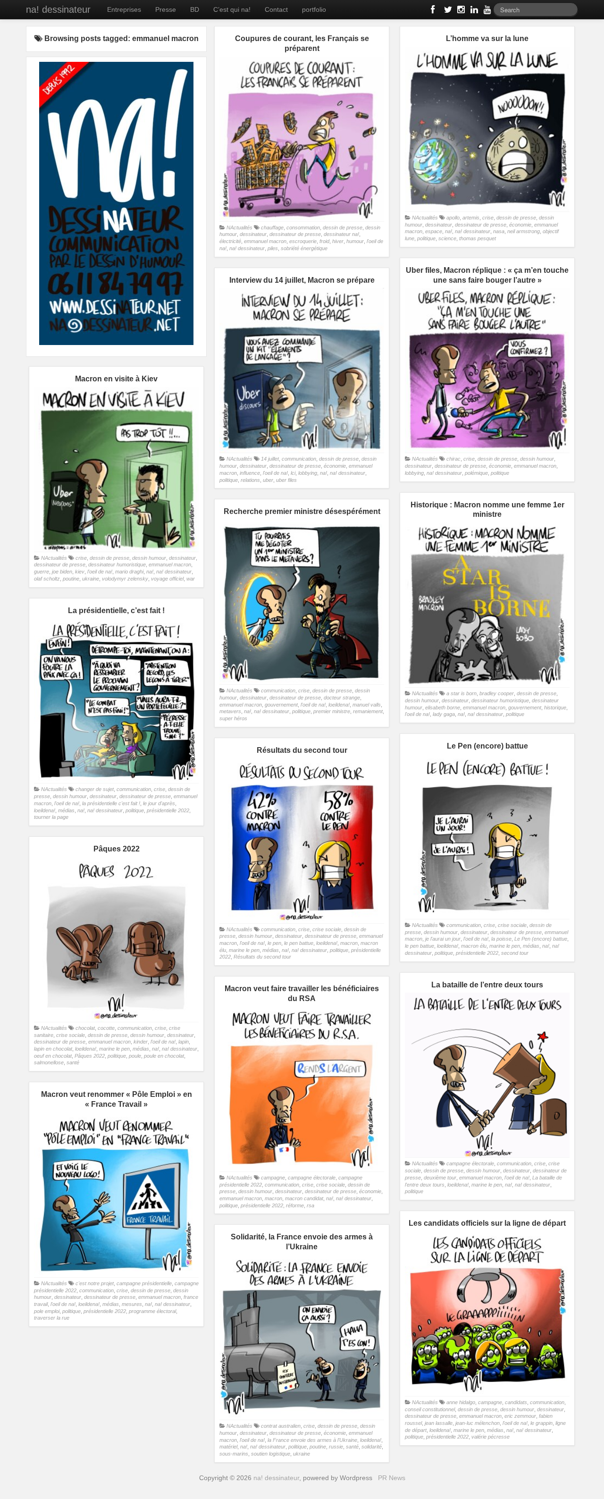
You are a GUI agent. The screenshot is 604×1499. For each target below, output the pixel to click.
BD (194, 9)
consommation (303, 227)
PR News (391, 1478)
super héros (233, 718)
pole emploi (46, 1311)
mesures (132, 1304)
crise (488, 217)
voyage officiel (167, 578)
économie (520, 224)
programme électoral (152, 1311)
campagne (273, 1177)
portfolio (314, 9)
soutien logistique (270, 1454)
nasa (498, 231)
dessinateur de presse (295, 234)
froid (324, 241)
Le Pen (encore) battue (540, 939)
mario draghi (129, 571)
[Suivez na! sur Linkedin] (473, 11)
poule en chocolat (164, 1056)
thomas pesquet (477, 238)
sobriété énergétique (304, 248)
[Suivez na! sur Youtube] (486, 11)
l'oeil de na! (275, 473)
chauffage (272, 227)
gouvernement (524, 707)
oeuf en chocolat (53, 1056)
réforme (295, 1205)
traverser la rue (51, 1318)
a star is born (461, 693)
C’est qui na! (232, 9)
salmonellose (49, 1062)
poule (135, 1056)
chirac (453, 459)
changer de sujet (95, 789)
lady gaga (444, 714)
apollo (453, 217)
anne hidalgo (460, 1402)
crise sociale (512, 925)
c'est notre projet (95, 1283)
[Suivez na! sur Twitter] (446, 11)
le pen (274, 943)
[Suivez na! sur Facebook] (433, 11)
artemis (470, 217)
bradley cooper (496, 693)
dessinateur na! (341, 234)
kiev (79, 571)
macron (349, 943)
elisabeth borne (442, 707)
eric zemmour (520, 1416)
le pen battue (419, 946)
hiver (338, 241)
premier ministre (331, 711)
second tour (514, 953)
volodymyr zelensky (125, 578)
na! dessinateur (58, 9)
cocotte (106, 1028)
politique (426, 238)
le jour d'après (159, 803)
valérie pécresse (490, 1437)
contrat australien (281, 1426)
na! (448, 231)
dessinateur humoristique (117, 564)
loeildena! (339, 704)
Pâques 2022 (90, 1056)
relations (250, 480)
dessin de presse (342, 227)
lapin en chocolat (53, 1049)
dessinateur (253, 234)
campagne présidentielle (144, 1283)
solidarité (371, 1446)
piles (273, 248)
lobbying (414, 473)
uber (268, 480)
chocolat (85, 1028)
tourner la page (51, 817)
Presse (165, 9)
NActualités (239, 227)
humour (355, 241)
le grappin (541, 1423)
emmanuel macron (265, 241)
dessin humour (537, 459)
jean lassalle (439, 1423)
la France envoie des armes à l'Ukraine (312, 1440)
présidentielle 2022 (168, 810)
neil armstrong (523, 231)
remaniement (368, 711)
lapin (183, 1041)
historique (555, 707)
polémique (476, 473)
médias (66, 810)
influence (250, 473)
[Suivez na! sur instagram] (460, 11)
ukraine (90, 578)
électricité (230, 241)
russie (336, 1446)
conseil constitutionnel (430, 1409)
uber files (286, 480)
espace (433, 231)
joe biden (62, 571)
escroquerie (303, 241)
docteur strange (342, 697)
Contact (276, 9)
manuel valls (366, 704)
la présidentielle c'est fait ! (111, 803)
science (447, 238)
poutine (71, 578)
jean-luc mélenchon (477, 1423)
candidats (516, 1402)
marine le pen (504, 946)
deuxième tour (440, 1177)
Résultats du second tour (262, 957)
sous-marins (233, 1454)
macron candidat (304, 1198)
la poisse (501, 939)
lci (293, 473)
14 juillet (270, 459)
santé (73, 1062)
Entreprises (124, 9)
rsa (310, 1205)
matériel (228, 1446)
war (190, 578)
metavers (230, 711)
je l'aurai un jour (443, 939)
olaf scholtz (47, 578)
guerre (41, 571)
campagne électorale (470, 1163)
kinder (141, 1041)
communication (299, 459)
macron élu (474, 946)
